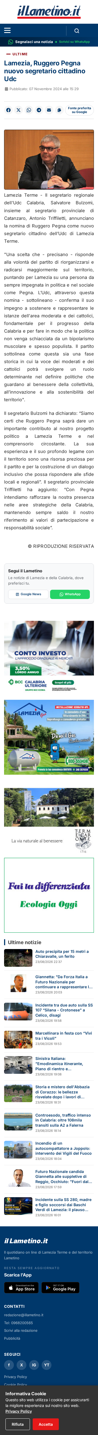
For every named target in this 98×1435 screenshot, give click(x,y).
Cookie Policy (15, 1384)
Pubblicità (12, 1338)
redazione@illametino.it (23, 1315)
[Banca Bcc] (49, 658)
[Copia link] (59, 110)
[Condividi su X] (18, 110)
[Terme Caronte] (49, 816)
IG (34, 1365)
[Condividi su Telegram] (39, 110)
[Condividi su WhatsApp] (28, 110)
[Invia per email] (49, 110)
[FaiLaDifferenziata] (49, 895)
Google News (31, 594)
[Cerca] (77, 31)
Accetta (46, 1424)
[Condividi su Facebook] (8, 110)
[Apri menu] (7, 30)
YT (46, 1365)
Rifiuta (18, 1424)
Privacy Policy (15, 1377)
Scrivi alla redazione (21, 1330)
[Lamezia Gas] (49, 737)
